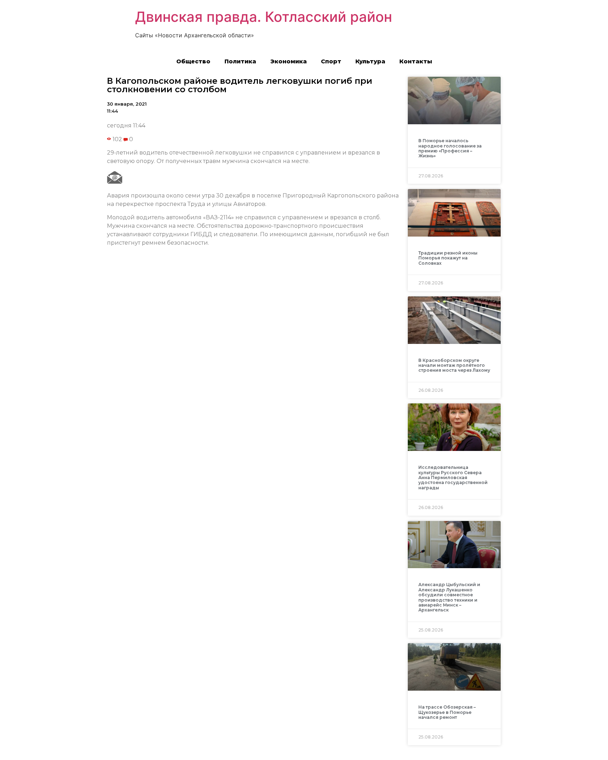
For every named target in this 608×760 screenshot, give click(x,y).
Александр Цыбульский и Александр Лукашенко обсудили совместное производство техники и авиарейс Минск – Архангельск (449, 597)
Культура (370, 61)
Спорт (331, 61)
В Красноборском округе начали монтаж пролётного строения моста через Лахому (454, 365)
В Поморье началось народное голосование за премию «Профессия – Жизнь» (450, 148)
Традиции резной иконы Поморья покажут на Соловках (447, 258)
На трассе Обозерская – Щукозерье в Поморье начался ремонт (447, 712)
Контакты (415, 61)
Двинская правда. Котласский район (263, 16)
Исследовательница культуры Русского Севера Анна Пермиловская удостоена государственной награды (453, 477)
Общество (193, 61)
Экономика (288, 61)
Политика (240, 61)
